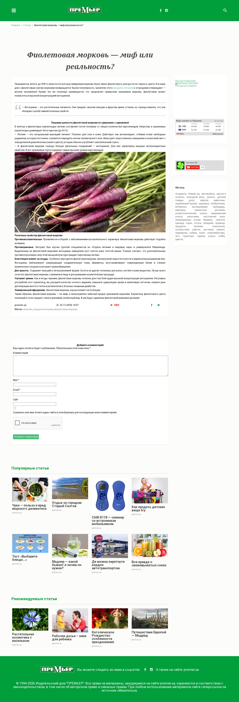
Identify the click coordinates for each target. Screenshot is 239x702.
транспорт (188, 236)
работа (196, 229)
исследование (199, 206)
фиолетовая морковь (66, 309)
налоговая (193, 216)
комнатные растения (210, 210)
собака (193, 233)
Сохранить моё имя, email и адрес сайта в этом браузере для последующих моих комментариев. (65, 412)
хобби (221, 236)
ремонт (221, 229)
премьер (220, 223)
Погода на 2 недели (185, 85)
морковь (27, 309)
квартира (180, 210)
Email (16, 390)
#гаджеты (180, 193)
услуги (211, 236)
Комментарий (20, 353)
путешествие (182, 229)
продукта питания (123, 88)
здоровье (204, 203)
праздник (208, 223)
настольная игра (214, 216)
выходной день (195, 197)
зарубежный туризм (186, 203)
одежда (179, 223)
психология (218, 226)
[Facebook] (154, 305)
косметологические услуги (191, 213)
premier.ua (191, 670)
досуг (192, 200)
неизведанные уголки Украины (193, 219)
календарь (219, 206)
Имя (16, 380)
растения (208, 229)
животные (219, 200)
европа (204, 200)
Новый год (194, 193)
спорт (202, 233)
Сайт (15, 399)
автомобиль (208, 193)
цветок (179, 239)
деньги (211, 197)
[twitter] (160, 305)
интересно (180, 206)
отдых (189, 223)
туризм (201, 236)
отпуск (197, 223)
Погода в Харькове (185, 81)
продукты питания (43, 309)
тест (177, 236)
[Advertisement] (90, 39)
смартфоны (181, 233)
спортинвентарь (216, 233)
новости (220, 219)
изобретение (218, 203)
